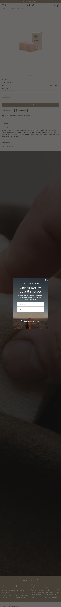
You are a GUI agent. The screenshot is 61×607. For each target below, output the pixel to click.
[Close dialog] (47, 280)
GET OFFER (30, 315)
